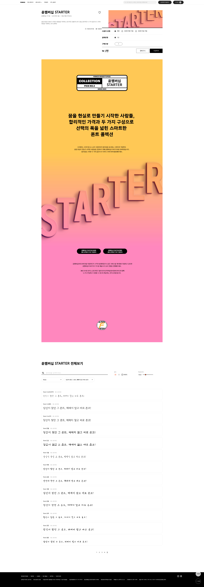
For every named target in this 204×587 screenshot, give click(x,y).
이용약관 (32, 576)
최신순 (44, 379)
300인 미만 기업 (128, 31)
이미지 (125, 374)
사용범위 (38, 576)
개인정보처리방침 (24, 576)
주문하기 (156, 51)
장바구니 (142, 51)
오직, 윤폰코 (53, 2)
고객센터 (198, 573)
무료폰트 (46, 2)
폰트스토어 (38, 2)
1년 (118, 37)
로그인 (177, 2)
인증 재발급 (45, 576)
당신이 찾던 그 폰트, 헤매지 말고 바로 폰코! (77, 379)
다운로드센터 (58, 576)
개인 (118, 31)
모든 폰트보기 (30, 2)
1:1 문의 (198, 581)
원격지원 (51, 576)
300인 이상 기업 (142, 31)
